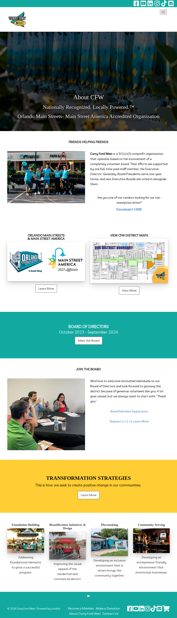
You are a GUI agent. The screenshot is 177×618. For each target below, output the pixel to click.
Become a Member (81, 608)
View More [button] (129, 290)
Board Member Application (129, 411)
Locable (55, 608)
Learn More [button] (46, 289)
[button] (163, 12)
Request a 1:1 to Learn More (129, 421)
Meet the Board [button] (88, 341)
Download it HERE (129, 209)
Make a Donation (108, 608)
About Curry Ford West (85, 614)
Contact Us (110, 614)
